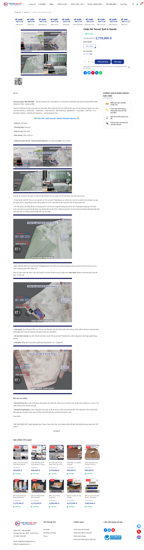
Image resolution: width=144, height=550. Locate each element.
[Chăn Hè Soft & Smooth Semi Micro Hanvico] (20, 452)
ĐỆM (51, 4)
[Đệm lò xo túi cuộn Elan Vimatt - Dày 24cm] (92, 485)
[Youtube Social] (113, 530)
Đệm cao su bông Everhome (54, 496)
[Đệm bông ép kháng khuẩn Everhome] (20, 485)
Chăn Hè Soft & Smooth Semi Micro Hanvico (20, 463)
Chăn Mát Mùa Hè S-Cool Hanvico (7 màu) (38, 463)
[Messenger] (139, 537)
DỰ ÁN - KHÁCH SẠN (94, 4)
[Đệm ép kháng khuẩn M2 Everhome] (38, 485)
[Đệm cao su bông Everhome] (56, 485)
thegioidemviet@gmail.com (26, 541)
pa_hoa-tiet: (87, 51)
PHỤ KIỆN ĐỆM (111, 4)
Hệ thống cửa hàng (49, 533)
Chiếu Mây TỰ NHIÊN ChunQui (74, 463)
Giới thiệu (46, 529)
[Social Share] (85, 73)
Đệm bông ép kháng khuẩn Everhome (19, 496)
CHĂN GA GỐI (62, 4)
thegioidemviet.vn (24, 544)
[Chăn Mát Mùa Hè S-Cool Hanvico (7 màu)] (38, 452)
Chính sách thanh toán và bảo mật (85, 539)
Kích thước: (87, 42)
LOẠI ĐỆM (41, 4)
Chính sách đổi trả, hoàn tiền (83, 533)
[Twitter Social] (109, 530)
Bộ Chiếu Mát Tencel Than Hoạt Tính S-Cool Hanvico (56, 463)
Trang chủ (32, 4)
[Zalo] (139, 526)
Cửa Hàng (123, 4)
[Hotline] (139, 532)
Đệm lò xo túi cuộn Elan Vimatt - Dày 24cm (92, 496)
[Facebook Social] (105, 530)
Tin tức (45, 536)
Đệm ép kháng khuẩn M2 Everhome (37, 496)
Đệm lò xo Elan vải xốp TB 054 (74, 496)
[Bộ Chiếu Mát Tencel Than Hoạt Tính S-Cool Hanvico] (56, 452)
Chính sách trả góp (80, 536)
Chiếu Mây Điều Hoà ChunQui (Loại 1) (91, 463)
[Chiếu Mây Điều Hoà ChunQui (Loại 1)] (92, 452)
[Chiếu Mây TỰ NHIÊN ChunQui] (74, 452)
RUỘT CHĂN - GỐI (77, 4)
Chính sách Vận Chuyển (81, 529)
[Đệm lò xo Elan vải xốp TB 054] (74, 485)
